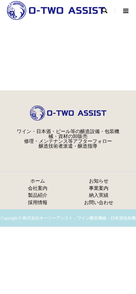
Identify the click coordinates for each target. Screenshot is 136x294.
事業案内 (98, 188)
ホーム (37, 181)
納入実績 (98, 195)
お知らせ (98, 181)
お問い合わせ (98, 202)
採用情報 (37, 202)
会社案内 (37, 188)
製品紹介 (37, 195)
